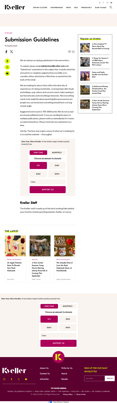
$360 (38, 174)
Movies (35, 259)
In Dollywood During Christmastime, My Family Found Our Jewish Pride (100, 89)
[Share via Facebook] (7, 61)
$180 (57, 165)
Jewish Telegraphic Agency (19, 391)
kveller (8, 33)
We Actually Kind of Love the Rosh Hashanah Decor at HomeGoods (64, 267)
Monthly (57, 153)
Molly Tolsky (36, 279)
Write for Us (66, 368)
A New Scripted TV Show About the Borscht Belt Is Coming (100, 46)
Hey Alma (85, 391)
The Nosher (63, 391)
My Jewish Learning (101, 391)
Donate (64, 379)
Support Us (48, 190)
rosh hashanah (14, 259)
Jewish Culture (40, 8)
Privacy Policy (68, 394)
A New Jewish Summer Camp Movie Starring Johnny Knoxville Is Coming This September (39, 269)
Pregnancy (86, 8)
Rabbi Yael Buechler (63, 279)
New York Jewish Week (45, 391)
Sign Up (110, 378)
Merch (64, 373)
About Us (44, 368)
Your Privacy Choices (61, 402)
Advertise (44, 379)
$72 (38, 165)
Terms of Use (80, 394)
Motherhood (57, 8)
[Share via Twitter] (7, 67)
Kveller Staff (12, 46)
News (68, 8)
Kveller (75, 391)
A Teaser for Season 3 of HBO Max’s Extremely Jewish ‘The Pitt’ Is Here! (100, 61)
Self (76, 8)
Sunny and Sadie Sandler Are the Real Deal (100, 74)
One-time (38, 153)
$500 (57, 174)
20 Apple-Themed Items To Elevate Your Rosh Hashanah (14, 267)
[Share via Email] (7, 73)
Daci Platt (10, 279)
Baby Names (100, 8)
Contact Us (45, 373)
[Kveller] (15, 10)
